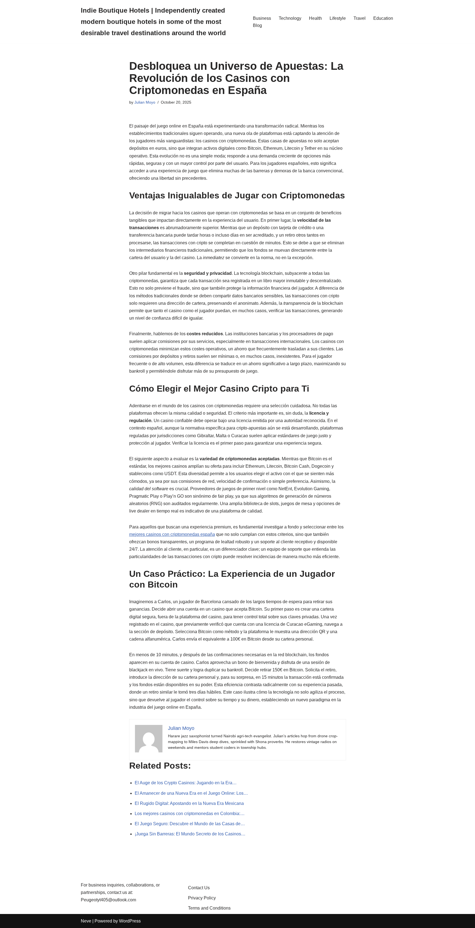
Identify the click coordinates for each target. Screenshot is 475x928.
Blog (257, 25)
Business (262, 18)
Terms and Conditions (209, 908)
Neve (86, 921)
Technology (290, 18)
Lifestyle (338, 18)
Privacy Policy (202, 898)
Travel (360, 18)
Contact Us (199, 887)
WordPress (130, 921)
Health (315, 18)
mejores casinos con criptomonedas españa (172, 534)
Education (383, 18)
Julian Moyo (144, 102)
